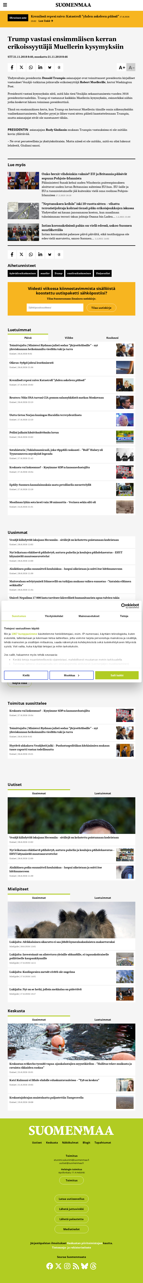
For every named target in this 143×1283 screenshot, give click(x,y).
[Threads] (93, 1268)
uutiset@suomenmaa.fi (71, 1163)
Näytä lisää (19, 683)
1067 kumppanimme (24, 633)
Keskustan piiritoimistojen (84, 1243)
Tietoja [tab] (124, 615)
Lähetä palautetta (71, 1219)
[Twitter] (59, 1268)
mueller (45, 273)
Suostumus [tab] (19, 615)
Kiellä (26, 675)
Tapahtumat (103, 1142)
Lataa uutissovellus (71, 1199)
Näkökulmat (70, 1142)
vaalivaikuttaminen (79, 273)
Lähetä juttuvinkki (71, 1209)
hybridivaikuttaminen (22, 273)
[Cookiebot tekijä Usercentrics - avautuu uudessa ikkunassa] (123, 605)
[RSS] (76, 1267)
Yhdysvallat (103, 273)
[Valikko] (5, 5)
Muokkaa (69, 675)
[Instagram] (68, 1267)
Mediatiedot (71, 1229)
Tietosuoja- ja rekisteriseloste (71, 1247)
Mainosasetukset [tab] (89, 615)
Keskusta (52, 1142)
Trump (58, 273)
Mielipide (14, 946)
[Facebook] (50, 1267)
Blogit (86, 1142)
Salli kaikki (117, 675)
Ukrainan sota (18, 17)
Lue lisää (45, 20)
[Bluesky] (85, 1268)
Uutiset (12, 353)
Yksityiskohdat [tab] (54, 615)
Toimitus (71, 1180)
